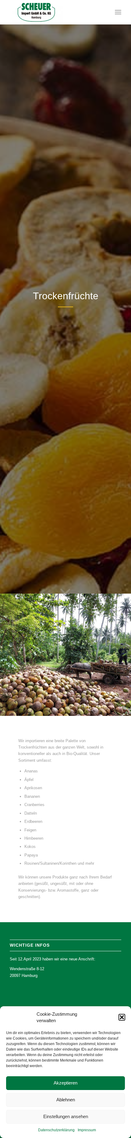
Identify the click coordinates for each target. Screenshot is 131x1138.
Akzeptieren (65, 1082)
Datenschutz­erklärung (56, 1130)
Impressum (87, 1130)
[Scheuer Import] (54, 12)
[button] (122, 1017)
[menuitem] (118, 12)
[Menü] (118, 12)
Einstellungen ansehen (65, 1116)
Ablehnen (65, 1099)
